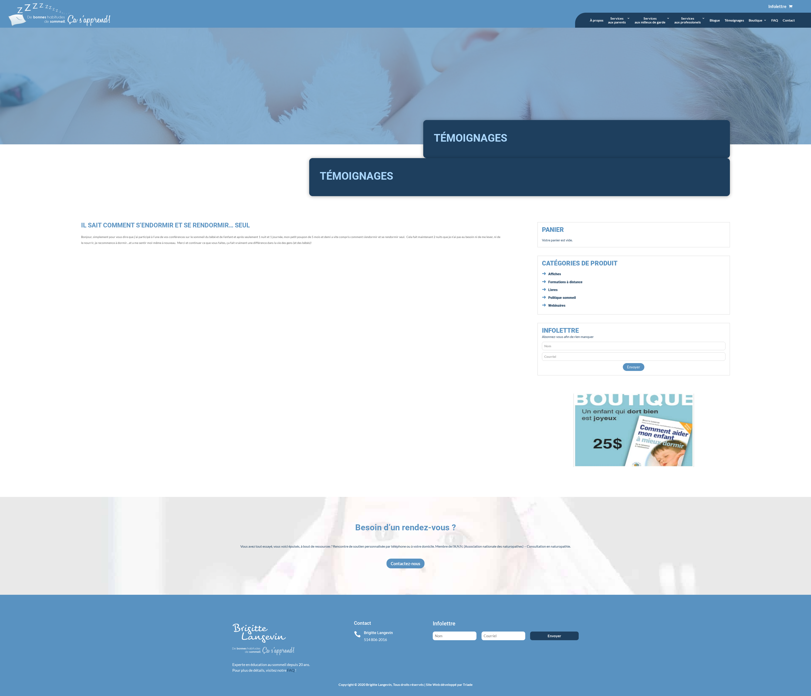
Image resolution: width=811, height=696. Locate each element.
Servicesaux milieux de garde (650, 20)
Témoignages (734, 20)
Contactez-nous (405, 563)
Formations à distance (565, 282)
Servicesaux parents (617, 20)
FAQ (774, 20)
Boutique (755, 20)
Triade (468, 684)
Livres (553, 290)
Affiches (554, 274)
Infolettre (777, 6)
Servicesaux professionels (687, 20)
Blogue (715, 20)
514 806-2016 (375, 639)
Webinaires (556, 306)
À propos (596, 20)
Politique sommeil (562, 298)
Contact (789, 20)
